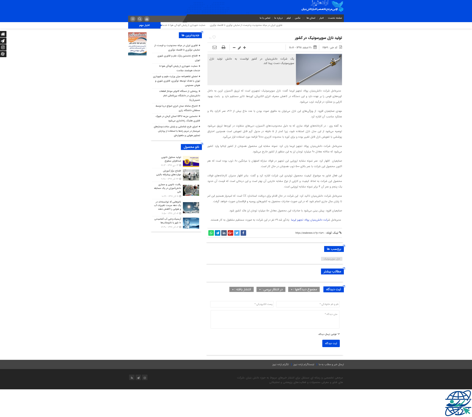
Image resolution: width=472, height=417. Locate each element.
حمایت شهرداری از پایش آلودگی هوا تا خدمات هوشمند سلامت (190, 25)
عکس (298, 18)
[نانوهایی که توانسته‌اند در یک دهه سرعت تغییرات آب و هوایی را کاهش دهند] (176, 207)
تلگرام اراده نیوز (280, 364)
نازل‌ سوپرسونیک (332, 259)
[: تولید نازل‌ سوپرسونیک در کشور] (214, 47)
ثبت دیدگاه (331, 343)
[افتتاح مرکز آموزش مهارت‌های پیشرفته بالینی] (176, 175)
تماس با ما (265, 18)
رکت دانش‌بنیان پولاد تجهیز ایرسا (309, 220)
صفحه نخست (335, 18)
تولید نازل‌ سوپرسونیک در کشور (318, 38)
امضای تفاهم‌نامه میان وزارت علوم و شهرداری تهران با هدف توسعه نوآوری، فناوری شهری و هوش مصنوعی (176, 81)
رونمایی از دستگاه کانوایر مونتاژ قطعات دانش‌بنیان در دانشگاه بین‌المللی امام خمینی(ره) (179, 95)
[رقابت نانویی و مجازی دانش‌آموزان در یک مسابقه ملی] (176, 190)
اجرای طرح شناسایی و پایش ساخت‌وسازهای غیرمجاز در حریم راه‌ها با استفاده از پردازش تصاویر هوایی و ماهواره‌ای (177, 131)
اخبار (321, 18)
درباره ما (278, 18)
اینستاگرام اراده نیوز (303, 364)
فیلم (289, 18)
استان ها (311, 18)
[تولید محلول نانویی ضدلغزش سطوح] (176, 161)
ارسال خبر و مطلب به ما (331, 364)
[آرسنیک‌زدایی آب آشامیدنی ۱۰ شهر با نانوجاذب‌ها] (176, 222)
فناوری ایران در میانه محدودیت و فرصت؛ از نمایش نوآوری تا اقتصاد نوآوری (261, 25)
